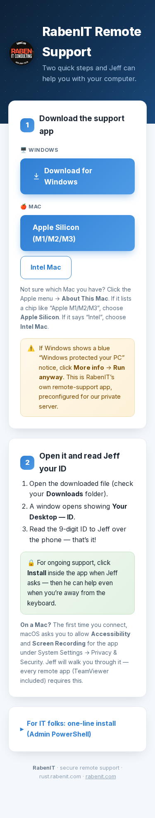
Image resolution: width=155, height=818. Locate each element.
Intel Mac (46, 267)
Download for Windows (68, 176)
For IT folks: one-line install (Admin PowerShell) (71, 728)
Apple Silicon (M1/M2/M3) (56, 233)
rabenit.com (101, 776)
